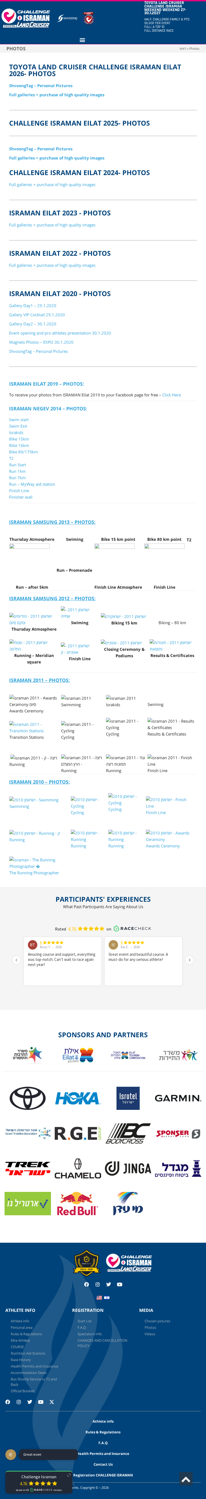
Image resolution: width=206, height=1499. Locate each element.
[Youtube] (119, 1284)
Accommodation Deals (29, 1372)
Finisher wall (20, 497)
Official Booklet (23, 1390)
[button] (82, 39)
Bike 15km (19, 439)
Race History (21, 1359)
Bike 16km (19, 445)
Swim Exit (18, 426)
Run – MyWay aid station (32, 484)
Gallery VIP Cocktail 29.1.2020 (37, 314)
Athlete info (20, 1321)
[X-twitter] (54, 1404)
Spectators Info (90, 1333)
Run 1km (17, 471)
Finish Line (19, 490)
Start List (85, 1321)
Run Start (17, 464)
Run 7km (17, 477)
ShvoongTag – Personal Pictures (40, 85)
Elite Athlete (20, 1340)
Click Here (171, 394)
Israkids (16, 432)
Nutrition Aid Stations (28, 1353)
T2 (11, 458)
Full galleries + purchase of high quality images (56, 94)
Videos (150, 1333)
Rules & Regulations (26, 1333)
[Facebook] (86, 1284)
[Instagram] (97, 1284)
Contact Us (103, 1464)
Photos (150, 1327)
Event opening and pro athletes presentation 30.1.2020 (60, 333)
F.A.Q (82, 1327)
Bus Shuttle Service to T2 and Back (34, 1382)
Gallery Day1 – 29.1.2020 (32, 305)
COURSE (17, 1346)
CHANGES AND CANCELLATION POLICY (102, 1343)
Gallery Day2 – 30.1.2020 (32, 323)
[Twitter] (108, 1284)
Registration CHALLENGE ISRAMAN (103, 1475)
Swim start (19, 419)
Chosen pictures (157, 1321)
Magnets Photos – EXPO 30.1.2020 (41, 342)
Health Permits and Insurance (34, 1366)
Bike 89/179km (23, 451)
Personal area (21, 1327)
